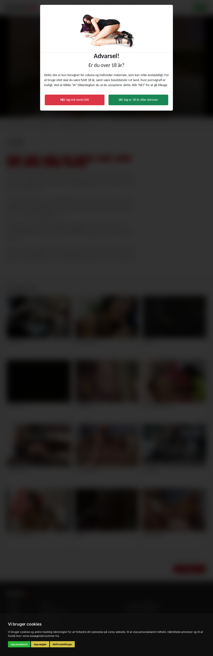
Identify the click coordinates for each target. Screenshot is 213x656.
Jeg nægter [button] (40, 644)
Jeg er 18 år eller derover (138, 100)
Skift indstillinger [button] (62, 644)
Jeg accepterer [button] (19, 644)
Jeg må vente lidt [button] (74, 100)
